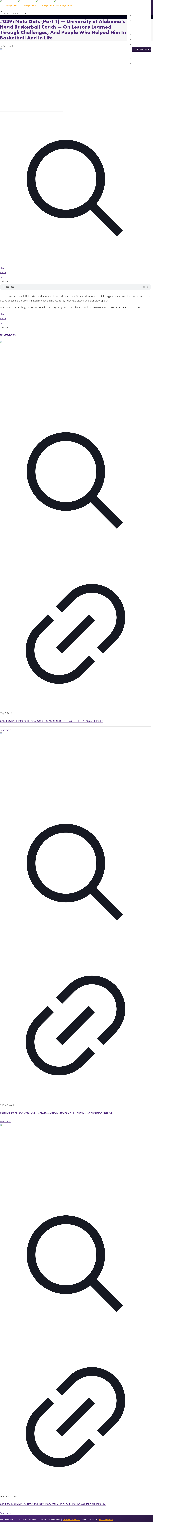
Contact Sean (71, 1519)
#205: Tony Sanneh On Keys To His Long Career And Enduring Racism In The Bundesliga (53, 1504)
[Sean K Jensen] (36, 5)
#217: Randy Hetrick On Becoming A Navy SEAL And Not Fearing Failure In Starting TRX (51, 721)
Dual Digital (106, 1519)
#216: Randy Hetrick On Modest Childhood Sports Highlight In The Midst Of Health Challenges (57, 1112)
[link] (25, 13)
